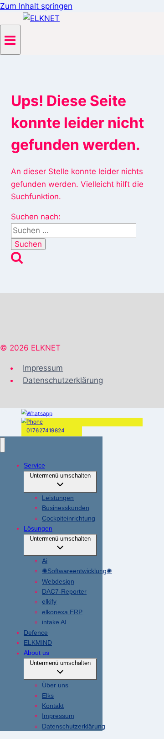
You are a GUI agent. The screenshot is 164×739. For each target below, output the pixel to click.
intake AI (54, 622)
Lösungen (38, 528)
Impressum (43, 367)
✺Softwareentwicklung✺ (77, 570)
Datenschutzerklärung (63, 380)
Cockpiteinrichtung (68, 518)
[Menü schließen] (2, 444)
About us (36, 653)
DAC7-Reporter (64, 591)
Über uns (55, 685)
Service (34, 465)
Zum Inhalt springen (36, 6)
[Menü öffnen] (10, 39)
